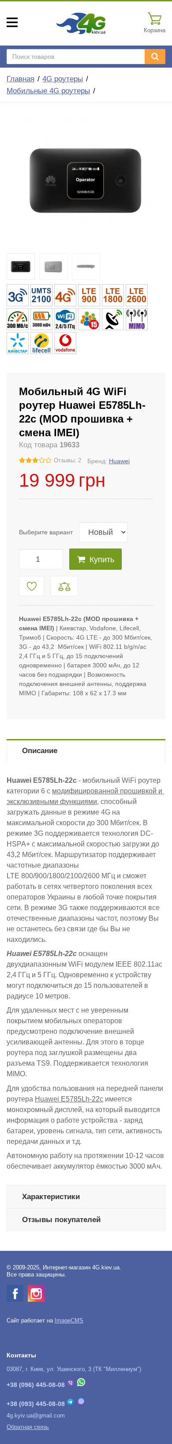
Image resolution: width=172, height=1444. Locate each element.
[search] (155, 56)
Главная (20, 79)
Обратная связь (28, 1427)
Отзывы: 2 (67, 460)
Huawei (119, 461)
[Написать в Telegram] (71, 1403)
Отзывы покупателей (61, 1219)
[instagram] (36, 1293)
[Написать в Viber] (71, 1384)
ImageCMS (69, 1321)
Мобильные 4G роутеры (48, 91)
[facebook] (15, 1293)
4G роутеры (62, 79)
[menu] (12, 22)
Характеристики (51, 1197)
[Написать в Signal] (81, 1403)
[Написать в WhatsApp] (81, 1384)
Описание (39, 751)
